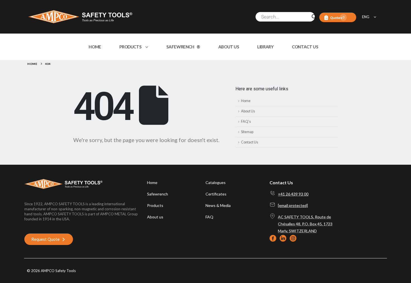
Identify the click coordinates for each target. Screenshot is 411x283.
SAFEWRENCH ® (183, 46)
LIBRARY (265, 46)
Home (246, 101)
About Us (248, 111)
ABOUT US (228, 46)
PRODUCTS (130, 46)
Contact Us (249, 142)
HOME (95, 46)
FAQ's (246, 121)
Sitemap (247, 132)
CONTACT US (305, 46)
